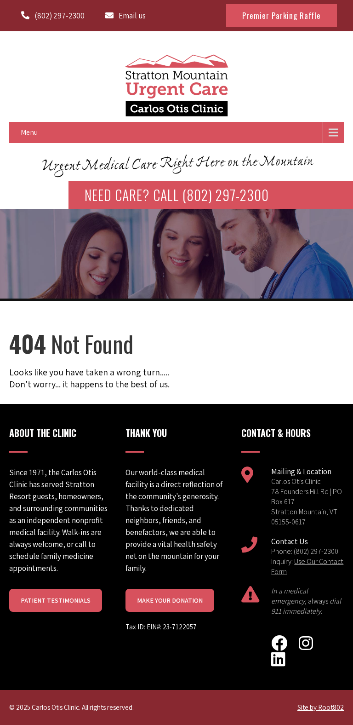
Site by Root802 (320, 707)
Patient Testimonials (56, 600)
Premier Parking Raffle (281, 15)
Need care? (177, 194)
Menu (29, 132)
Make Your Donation (170, 600)
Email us (132, 16)
